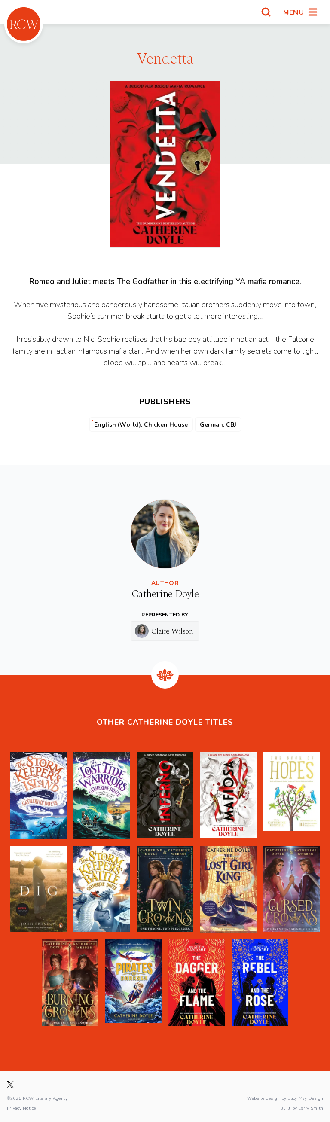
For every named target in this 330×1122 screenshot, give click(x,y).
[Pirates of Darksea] (133, 983)
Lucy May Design (305, 1098)
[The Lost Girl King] (228, 889)
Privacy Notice (21, 1107)
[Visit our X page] (10, 1084)
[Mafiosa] (228, 795)
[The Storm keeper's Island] (38, 795)
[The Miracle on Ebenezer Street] (38, 889)
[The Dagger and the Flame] (196, 983)
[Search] (266, 12)
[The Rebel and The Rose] (259, 983)
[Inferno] (164, 795)
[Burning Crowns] (70, 983)
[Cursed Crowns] (291, 889)
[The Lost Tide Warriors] (101, 795)
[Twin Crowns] (164, 889)
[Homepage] (23, 24)
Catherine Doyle (165, 594)
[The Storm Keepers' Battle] (101, 889)
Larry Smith (310, 1107)
